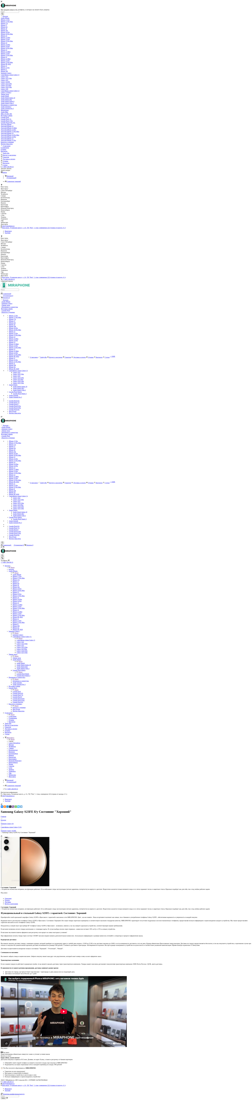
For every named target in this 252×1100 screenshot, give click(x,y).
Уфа (10, 773)
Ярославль (12, 776)
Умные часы (17, 658)
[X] (10, 806)
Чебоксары (12, 775)
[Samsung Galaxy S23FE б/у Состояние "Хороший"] (25, 885)
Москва (11, 745)
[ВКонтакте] (2, 806)
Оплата (7, 900)
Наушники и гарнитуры (21, 681)
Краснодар (12, 757)
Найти (3, 1098)
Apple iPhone (17, 574)
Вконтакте (8, 231)
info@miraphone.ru (8, 226)
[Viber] (13, 806)
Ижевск (11, 755)
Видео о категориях (11, 904)
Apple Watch (21, 663)
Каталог (11, 569)
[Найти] (2, 14)
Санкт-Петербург (14, 743)
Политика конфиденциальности (14, 1094)
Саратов (11, 766)
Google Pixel (17, 691)
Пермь (11, 764)
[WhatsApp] (16, 806)
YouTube (7, 233)
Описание (8, 898)
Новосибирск (13, 762)
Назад (13, 567)
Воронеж (12, 752)
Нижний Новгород (15, 761)
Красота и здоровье (19, 707)
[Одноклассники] (5, 806)
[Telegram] (21, 806)
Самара (11, 748)
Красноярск (13, 759)
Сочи (10, 768)
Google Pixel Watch (23, 674)
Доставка (8, 902)
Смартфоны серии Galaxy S (26, 640)
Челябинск (12, 746)
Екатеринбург (13, 753)
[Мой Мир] (7, 806)
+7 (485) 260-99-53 (7, 167)
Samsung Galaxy (18, 635)
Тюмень (11, 769)
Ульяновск (12, 771)
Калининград (13, 750)
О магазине (12, 716)
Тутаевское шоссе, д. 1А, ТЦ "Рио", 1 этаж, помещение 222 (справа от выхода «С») (34, 228)
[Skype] (18, 806)
